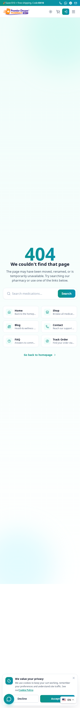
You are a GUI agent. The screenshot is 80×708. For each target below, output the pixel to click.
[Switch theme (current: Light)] (50, 11)
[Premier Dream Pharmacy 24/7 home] (16, 11)
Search (67, 294)
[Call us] (60, 3)
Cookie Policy (26, 690)
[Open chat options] (9, 699)
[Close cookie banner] (73, 678)
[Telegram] (70, 3)
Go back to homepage (38, 355)
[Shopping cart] (58, 11)
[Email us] (75, 3)
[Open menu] (73, 11)
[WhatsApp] (65, 3)
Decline (22, 698)
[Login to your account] (65, 12)
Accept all (57, 698)
